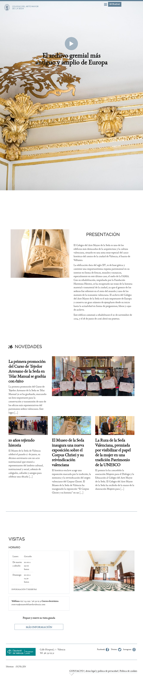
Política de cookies (128, 671)
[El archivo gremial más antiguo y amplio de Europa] (71, 22)
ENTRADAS (114, 4)
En (24, 666)
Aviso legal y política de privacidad (101, 671)
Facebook (101, 649)
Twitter (114, 649)
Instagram (127, 649)
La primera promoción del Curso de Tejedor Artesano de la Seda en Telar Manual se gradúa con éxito (27, 371)
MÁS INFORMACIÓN (39, 627)
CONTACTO (76, 671)
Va (20, 666)
